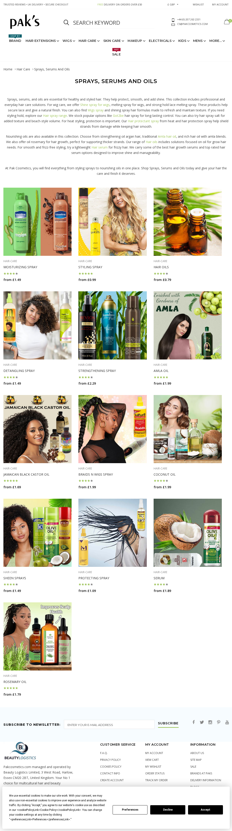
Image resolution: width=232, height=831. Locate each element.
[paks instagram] (210, 722)
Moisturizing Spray (20, 267)
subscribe (168, 723)
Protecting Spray (93, 578)
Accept (205, 809)
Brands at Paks (201, 773)
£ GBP (171, 4)
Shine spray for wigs (95, 105)
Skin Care (112, 41)
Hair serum (100, 147)
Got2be (118, 115)
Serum (159, 578)
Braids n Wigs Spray (95, 474)
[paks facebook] (193, 722)
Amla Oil (161, 371)
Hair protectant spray (143, 121)
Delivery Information (205, 780)
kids (182, 41)
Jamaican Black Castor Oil (26, 474)
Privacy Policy (110, 760)
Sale (116, 52)
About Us (197, 753)
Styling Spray (90, 267)
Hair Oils (161, 267)
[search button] (66, 22)
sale (193, 767)
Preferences (130, 809)
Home (7, 69)
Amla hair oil (167, 136)
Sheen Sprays (14, 578)
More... (215, 41)
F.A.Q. (104, 753)
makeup (135, 41)
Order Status (154, 773)
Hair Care (23, 69)
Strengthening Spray (97, 371)
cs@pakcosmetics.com (192, 24)
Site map (196, 760)
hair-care (10, 261)
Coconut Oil (165, 474)
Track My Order (156, 780)
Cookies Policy (110, 767)
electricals (160, 41)
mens (198, 41)
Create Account (112, 780)
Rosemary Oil (15, 682)
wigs (67, 41)
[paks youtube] (227, 722)
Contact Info (110, 773)
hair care (88, 41)
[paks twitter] (202, 722)
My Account (154, 753)
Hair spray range (55, 115)
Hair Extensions (41, 41)
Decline (168, 809)
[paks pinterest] (218, 722)
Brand (15, 39)
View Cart (152, 760)
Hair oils (151, 142)
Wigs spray (96, 110)
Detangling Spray (19, 371)
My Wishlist (153, 767)
